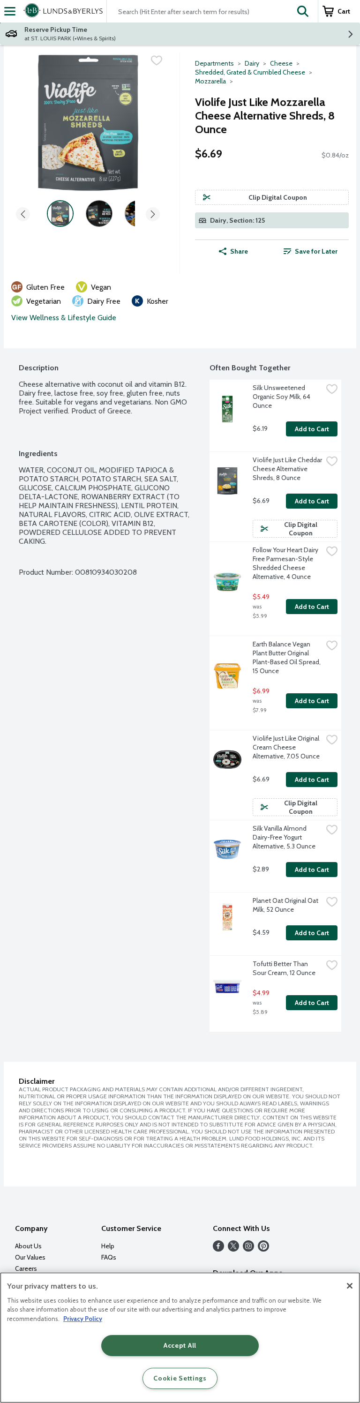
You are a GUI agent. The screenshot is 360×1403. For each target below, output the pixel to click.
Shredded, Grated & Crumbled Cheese (250, 72)
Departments (214, 63)
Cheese (281, 63)
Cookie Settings (180, 1378)
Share (239, 251)
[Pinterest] (263, 1249)
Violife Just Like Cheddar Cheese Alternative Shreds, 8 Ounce (287, 469)
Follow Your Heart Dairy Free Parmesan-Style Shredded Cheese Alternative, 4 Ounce (286, 563)
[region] (180, 1337)
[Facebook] (218, 1249)
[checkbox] (156, 60)
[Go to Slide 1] (60, 214)
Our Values (30, 1257)
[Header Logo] (61, 11)
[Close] (349, 1285)
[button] (303, 11)
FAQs (108, 1257)
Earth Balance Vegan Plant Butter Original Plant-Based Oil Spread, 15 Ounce (287, 657)
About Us (28, 1246)
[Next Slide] (153, 215)
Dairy (252, 63)
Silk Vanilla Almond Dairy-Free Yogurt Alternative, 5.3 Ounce (284, 837)
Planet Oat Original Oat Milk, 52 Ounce (286, 905)
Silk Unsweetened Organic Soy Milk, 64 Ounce (282, 396)
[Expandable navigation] (10, 11)
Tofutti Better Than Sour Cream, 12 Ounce (284, 968)
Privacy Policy (82, 1318)
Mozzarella (210, 81)
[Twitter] (233, 1249)
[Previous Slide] (23, 215)
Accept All (180, 1345)
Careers (26, 1268)
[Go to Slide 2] (99, 214)
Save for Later (316, 251)
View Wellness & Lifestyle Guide (63, 317)
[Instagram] (248, 1249)
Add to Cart (312, 429)
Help (107, 1246)
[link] (310, 251)
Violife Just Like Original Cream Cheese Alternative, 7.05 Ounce (287, 747)
